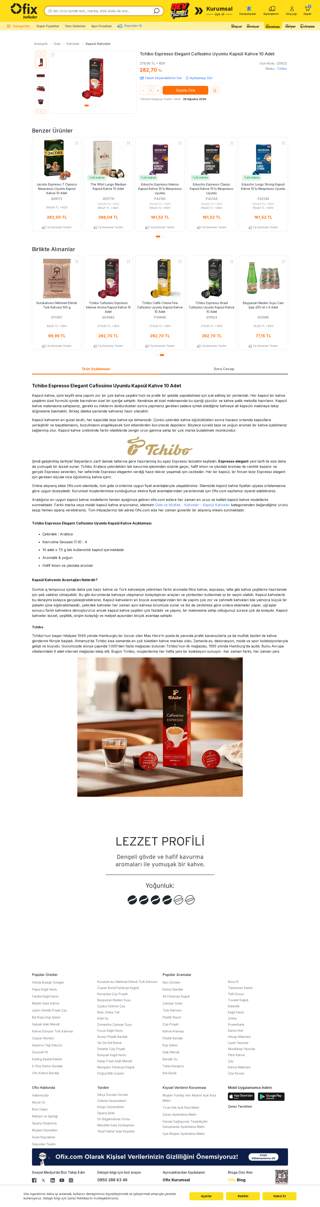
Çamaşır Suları (173, 1003)
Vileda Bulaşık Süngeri (48, 982)
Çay (231, 1061)
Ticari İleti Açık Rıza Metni (181, 1107)
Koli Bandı (170, 1073)
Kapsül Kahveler (98, 44)
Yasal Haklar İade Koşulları (116, 1131)
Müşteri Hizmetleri (44, 1130)
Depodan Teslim (44, 1144)
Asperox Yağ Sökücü (47, 1045)
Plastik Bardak (173, 1038)
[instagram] (72, 1180)
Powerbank (236, 1024)
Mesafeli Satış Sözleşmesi (115, 1125)
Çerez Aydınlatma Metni (179, 1114)
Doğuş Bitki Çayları (110, 1073)
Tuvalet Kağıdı (238, 1000)
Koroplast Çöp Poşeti (112, 994)
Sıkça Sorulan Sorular (112, 1094)
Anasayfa (41, 44)
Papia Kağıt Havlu (44, 989)
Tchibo (282, 68)
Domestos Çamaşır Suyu (114, 1024)
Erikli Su (102, 1018)
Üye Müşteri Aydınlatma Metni (184, 1133)
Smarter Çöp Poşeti (111, 1049)
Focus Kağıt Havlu (110, 1030)
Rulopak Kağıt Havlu (111, 1055)
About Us (38, 1102)
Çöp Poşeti (171, 1024)
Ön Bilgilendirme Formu (113, 1119)
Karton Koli (235, 1030)
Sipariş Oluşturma (44, 1123)
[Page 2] (92, 105)
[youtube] (63, 1180)
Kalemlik (234, 1006)
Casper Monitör (43, 1038)
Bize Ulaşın (40, 1109)
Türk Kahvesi (172, 1010)
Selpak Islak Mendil (46, 1024)
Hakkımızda (40, 1095)
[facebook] (36, 1180)
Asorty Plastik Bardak (112, 1036)
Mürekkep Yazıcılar (241, 1049)
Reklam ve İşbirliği (45, 1116)
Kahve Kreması (173, 1031)
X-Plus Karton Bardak (47, 1066)
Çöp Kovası (236, 1073)
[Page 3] (96, 105)
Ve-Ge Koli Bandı (109, 1043)
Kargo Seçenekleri (110, 1107)
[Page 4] (100, 105)
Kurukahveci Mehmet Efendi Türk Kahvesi (127, 982)
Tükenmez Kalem (240, 988)
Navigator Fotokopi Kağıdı (116, 1067)
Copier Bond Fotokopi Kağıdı (118, 988)
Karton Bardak (173, 989)
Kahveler (73, 44)
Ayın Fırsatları (101, 26)
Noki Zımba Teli (108, 1012)
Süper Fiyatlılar (47, 26)
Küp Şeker (170, 1045)
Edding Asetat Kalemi (47, 1059)
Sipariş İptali (106, 1113)
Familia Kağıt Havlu (45, 996)
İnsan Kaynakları (43, 1137)
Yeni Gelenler (75, 26)
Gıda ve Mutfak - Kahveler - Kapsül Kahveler (192, 505)
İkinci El (233, 982)
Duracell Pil (40, 1052)
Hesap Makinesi (239, 1036)
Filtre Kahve (236, 1055)
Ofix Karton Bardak (45, 1073)
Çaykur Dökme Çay (111, 1006)
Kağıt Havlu (236, 1012)
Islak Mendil (171, 1052)
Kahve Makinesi (239, 1067)
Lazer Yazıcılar (238, 1043)
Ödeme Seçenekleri (111, 1101)
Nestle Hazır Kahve (45, 1003)
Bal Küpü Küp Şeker (46, 1017)
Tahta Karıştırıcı (173, 1066)
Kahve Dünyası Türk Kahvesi (52, 1031)
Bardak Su (170, 1059)
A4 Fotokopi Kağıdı (176, 996)
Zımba (232, 1018)
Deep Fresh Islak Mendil (114, 1061)
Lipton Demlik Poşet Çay (49, 1010)
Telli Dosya (236, 994)
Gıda (57, 44)
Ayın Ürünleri (171, 982)
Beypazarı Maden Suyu (114, 1000)
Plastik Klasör (172, 1017)
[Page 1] (86, 105)
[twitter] (45, 1180)
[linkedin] (54, 1180)
